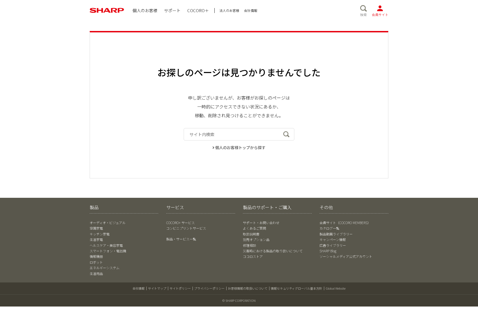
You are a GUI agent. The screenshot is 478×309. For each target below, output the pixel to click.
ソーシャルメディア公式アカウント (345, 256)
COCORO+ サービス (180, 222)
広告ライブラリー (332, 245)
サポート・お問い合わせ (261, 222)
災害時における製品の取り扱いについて (273, 250)
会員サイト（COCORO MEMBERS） (345, 222)
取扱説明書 (251, 234)
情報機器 (96, 256)
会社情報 (139, 288)
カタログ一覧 (329, 228)
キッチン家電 (100, 234)
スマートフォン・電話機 (108, 250)
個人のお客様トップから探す (240, 147)
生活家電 (96, 239)
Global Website (335, 288)
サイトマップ (157, 288)
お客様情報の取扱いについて (247, 288)
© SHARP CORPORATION (239, 300)
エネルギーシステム (104, 267)
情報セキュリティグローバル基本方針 (296, 288)
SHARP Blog (327, 250)
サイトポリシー (180, 288)
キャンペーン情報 (332, 239)
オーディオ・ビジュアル (108, 222)
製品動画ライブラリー (336, 234)
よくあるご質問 (254, 228)
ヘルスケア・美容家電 (106, 245)
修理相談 (249, 245)
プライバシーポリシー (209, 288)
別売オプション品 (256, 239)
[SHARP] (107, 10)
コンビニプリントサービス (186, 228)
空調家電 (96, 228)
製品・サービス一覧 (181, 239)
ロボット (96, 262)
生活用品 (96, 273)
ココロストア (253, 256)
